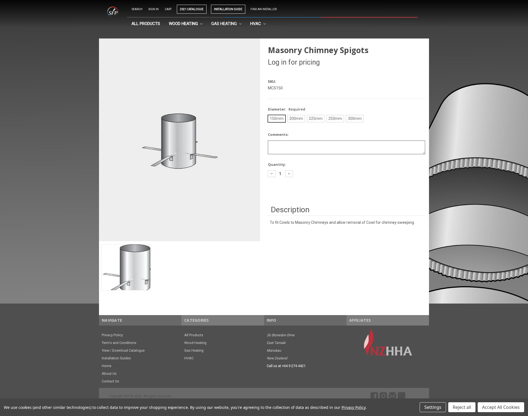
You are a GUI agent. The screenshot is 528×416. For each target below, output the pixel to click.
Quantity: (277, 164)
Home (106, 366)
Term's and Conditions (119, 343)
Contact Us (110, 381)
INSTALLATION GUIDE (228, 9)
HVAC (256, 23)
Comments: (278, 134)
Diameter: (286, 109)
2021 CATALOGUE (192, 9)
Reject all (462, 407)
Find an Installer (264, 9)
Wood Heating (184, 23)
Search (137, 9)
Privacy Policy (112, 335)
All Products (145, 23)
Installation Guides (116, 358)
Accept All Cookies (501, 407)
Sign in (153, 9)
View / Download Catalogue (123, 350)
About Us (109, 373)
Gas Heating (224, 23)
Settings (432, 407)
